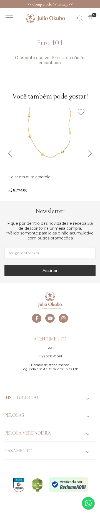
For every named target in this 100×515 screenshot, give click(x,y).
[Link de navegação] (45, 18)
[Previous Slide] (10, 152)
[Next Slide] (90, 152)
